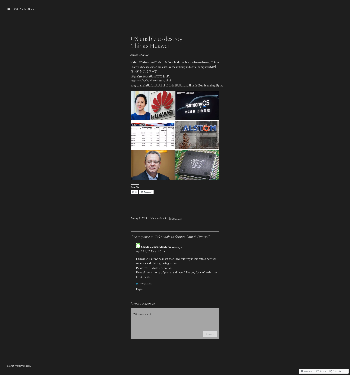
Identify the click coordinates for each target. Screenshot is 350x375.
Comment (210, 334)
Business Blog (24, 9)
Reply (139, 289)
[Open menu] (8, 9)
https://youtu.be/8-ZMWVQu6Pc (150, 76)
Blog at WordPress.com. (19, 366)
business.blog (175, 218)
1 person (148, 284)
